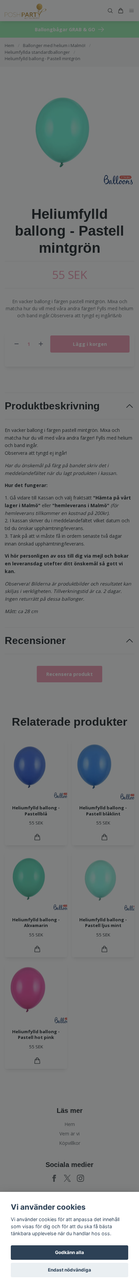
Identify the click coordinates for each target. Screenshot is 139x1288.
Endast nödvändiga (69, 1270)
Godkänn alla (69, 1252)
